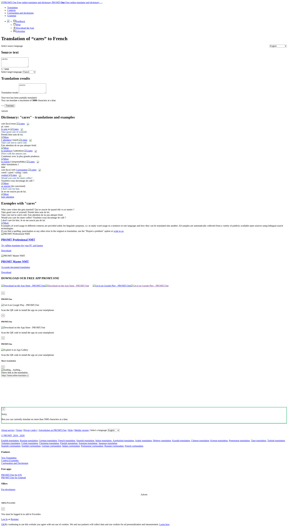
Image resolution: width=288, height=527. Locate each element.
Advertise (20, 31)
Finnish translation (69, 443)
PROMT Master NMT (15, 261)
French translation (66, 440)
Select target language (11, 72)
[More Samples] (5, 137)
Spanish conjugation (10, 446)
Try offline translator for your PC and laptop (22, 245)
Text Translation (8, 458)
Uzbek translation (29, 443)
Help (18, 24)
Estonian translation (88, 443)
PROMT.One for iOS (11, 475)
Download (6, 250)
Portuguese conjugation (92, 446)
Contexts (11, 10)
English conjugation (31, 446)
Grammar (11, 15)
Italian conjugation (71, 446)
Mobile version (81, 430)
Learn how (164, 524)
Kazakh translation (181, 440)
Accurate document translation (15, 267)
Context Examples (10, 460)
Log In (4, 519)
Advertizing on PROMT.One (52, 430)
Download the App (25, 28)
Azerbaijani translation (123, 440)
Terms (19, 430)
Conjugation (20, 13)
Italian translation (103, 440)
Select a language (98, 430)
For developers (8, 489)
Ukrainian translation (49, 443)
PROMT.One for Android (13, 477)
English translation (10, 440)
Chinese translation (200, 440)
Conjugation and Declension (14, 463)
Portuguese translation (239, 440)
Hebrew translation (162, 440)
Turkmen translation (10, 443)
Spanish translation (85, 440)
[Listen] (20, 123)
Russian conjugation (114, 446)
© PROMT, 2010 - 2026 (13, 435)
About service (7, 430)
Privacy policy (30, 430)
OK (3, 524)
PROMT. (75, 2)
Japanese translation (108, 443)
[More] (5, 223)
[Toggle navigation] (101, 3)
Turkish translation (276, 440)
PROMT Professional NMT (18, 239)
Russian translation (29, 440)
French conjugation (134, 446)
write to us (118, 231)
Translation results (9, 92)
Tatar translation (258, 440)
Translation (12, 7)
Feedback (20, 21)
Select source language (12, 46)
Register (15, 519)
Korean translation (219, 440)
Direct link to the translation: (14, 372)
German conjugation (51, 446)
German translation (48, 440)
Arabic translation (143, 440)
